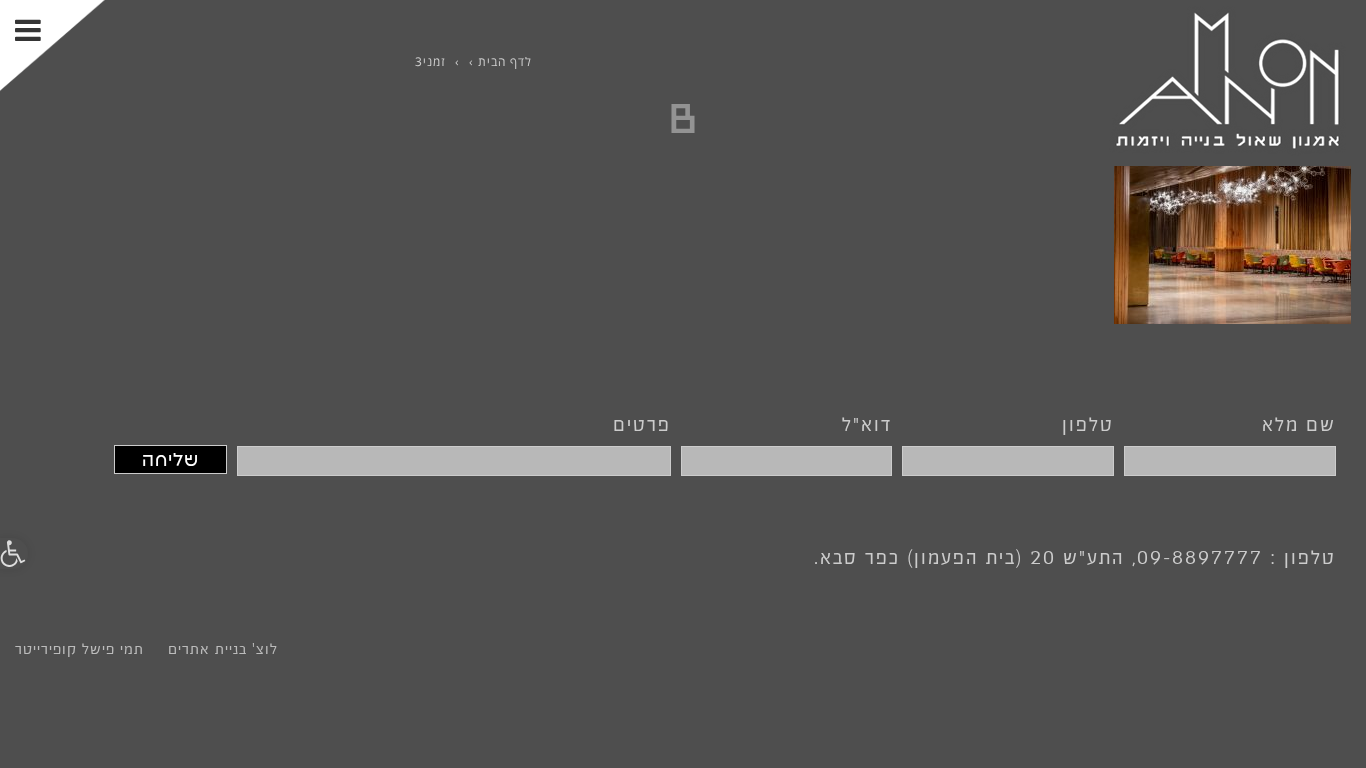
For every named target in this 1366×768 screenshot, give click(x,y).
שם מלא (1299, 424)
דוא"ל (867, 424)
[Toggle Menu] (52, 46)
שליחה (170, 459)
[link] (1227, 79)
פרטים (642, 424)
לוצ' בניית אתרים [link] (223, 649)
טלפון (1088, 424)
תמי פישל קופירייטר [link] (79, 649)
